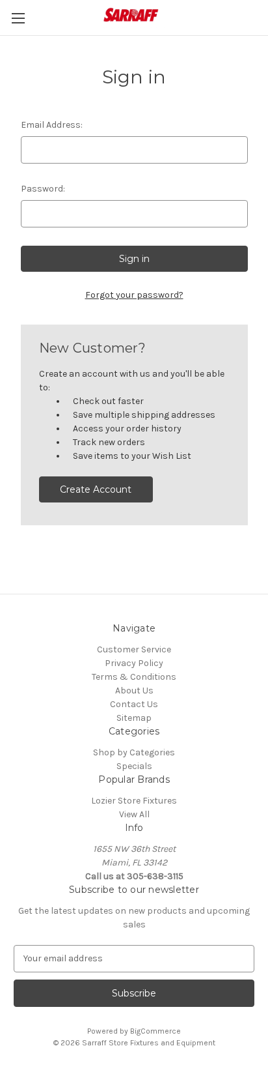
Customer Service (134, 649)
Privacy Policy (134, 663)
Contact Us (134, 704)
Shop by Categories (134, 752)
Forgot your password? (134, 294)
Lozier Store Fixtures (134, 800)
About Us (134, 690)
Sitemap (134, 717)
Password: (43, 188)
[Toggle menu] (18, 18)
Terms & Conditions (134, 676)
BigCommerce (155, 1031)
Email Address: (52, 124)
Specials (134, 766)
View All (134, 814)
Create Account (95, 489)
